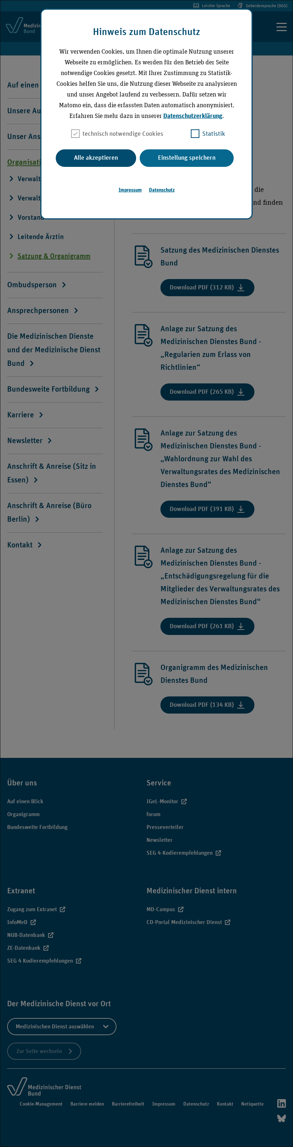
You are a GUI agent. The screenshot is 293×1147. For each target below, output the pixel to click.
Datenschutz (162, 190)
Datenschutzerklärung (192, 116)
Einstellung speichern (186, 158)
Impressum (130, 190)
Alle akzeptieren (96, 158)
